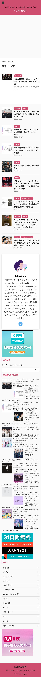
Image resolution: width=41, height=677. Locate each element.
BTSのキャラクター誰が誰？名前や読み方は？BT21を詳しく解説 (32, 521)
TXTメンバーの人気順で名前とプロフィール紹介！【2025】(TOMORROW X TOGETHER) (32, 452)
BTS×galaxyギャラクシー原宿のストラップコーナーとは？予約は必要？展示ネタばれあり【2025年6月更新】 (32, 415)
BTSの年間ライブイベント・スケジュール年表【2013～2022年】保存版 (26, 150)
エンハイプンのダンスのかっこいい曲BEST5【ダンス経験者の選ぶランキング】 (26, 114)
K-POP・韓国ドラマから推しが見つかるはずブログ (20, 670)
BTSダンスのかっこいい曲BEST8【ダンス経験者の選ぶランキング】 (32, 475)
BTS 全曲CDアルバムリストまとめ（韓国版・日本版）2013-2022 (26, 132)
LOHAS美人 (20, 666)
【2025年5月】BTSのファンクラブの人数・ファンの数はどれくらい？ (32, 498)
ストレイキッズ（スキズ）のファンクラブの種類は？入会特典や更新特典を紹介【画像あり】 (26, 204)
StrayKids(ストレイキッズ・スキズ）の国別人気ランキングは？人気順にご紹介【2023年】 (26, 242)
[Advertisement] (20, 36)
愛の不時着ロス (30, 87)
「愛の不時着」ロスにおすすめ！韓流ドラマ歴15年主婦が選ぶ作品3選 (26, 81)
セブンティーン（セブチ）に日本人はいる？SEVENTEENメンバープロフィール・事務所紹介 (26, 429)
